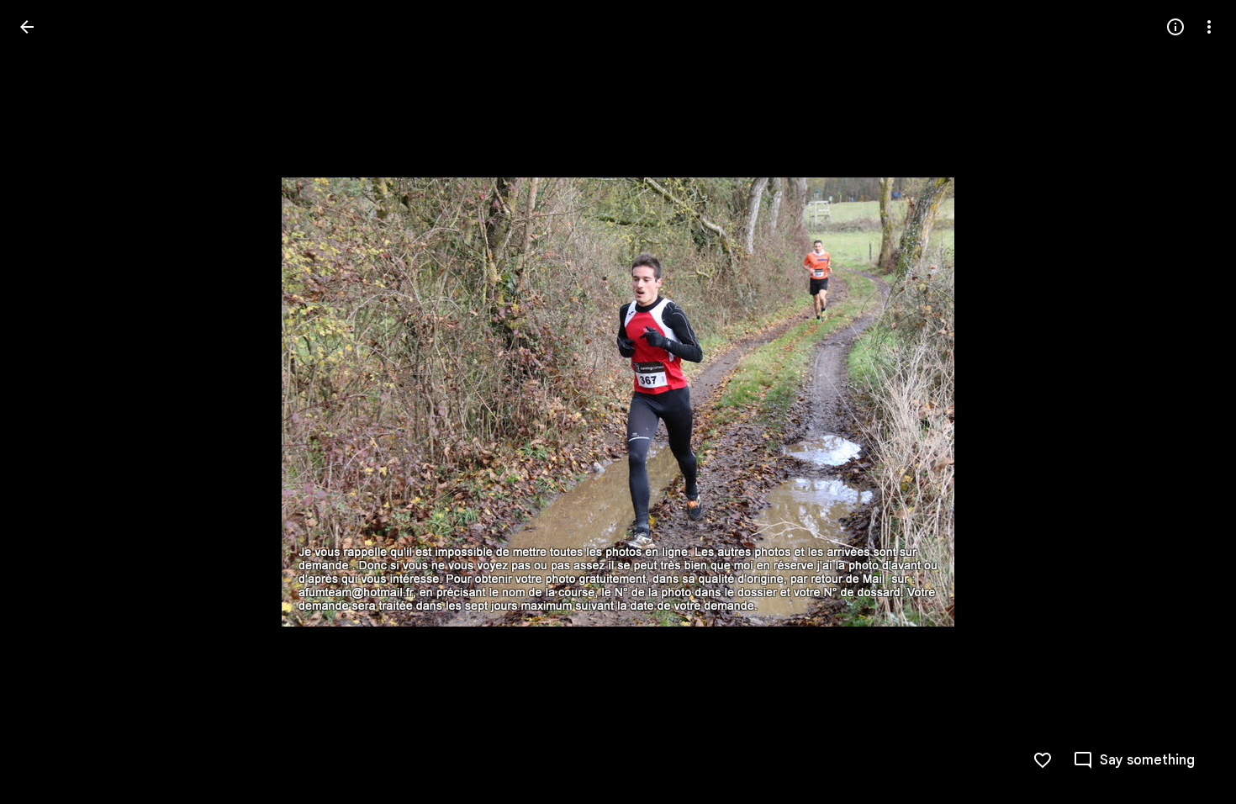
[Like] (1043, 760)
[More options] (1209, 27)
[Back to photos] (27, 27)
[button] (47, 402)
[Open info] (1175, 27)
